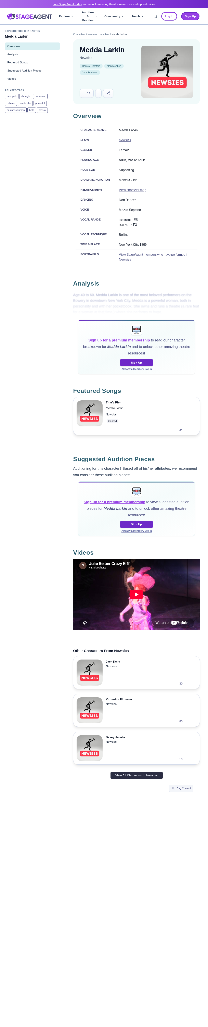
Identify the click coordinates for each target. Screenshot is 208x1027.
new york (12, 96)
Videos (11, 78)
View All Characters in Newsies (136, 775)
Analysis (12, 54)
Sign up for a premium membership (119, 340)
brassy (42, 110)
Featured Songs (17, 62)
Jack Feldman (90, 72)
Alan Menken (114, 66)
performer (40, 96)
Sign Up (136, 362)
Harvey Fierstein (91, 66)
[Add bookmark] (188, 429)
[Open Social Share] (108, 93)
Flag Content (184, 788)
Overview (13, 46)
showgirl (25, 96)
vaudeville (25, 103)
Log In (169, 16)
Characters (79, 34)
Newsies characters (98, 34)
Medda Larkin (115, 408)
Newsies (86, 58)
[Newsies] (167, 72)
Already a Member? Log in (136, 369)
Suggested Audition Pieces (24, 70)
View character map (132, 190)
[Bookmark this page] (98, 93)
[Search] (155, 16)
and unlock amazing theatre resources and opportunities (104, 4)
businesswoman (16, 110)
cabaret (11, 103)
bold (31, 110)
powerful (40, 103)
